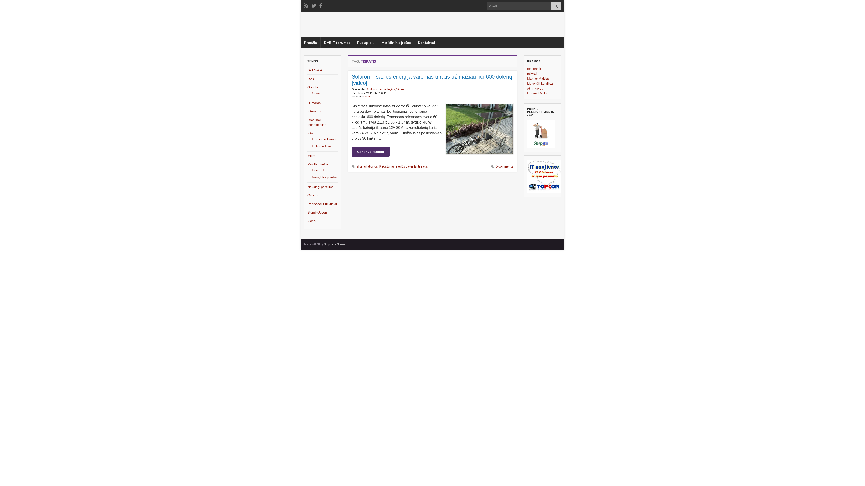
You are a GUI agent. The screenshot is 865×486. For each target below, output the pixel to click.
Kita (310, 133)
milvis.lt (532, 73)
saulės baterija (406, 166)
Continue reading (370, 151)
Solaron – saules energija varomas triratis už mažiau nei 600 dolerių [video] (432, 80)
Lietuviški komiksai (540, 83)
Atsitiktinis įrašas (396, 42)
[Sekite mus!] (313, 5)
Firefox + (318, 170)
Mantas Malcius (538, 78)
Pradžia (310, 42)
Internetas (314, 111)
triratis (423, 166)
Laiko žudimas (322, 146)
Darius (367, 96)
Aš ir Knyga (535, 88)
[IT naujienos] (544, 176)
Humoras (314, 103)
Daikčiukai (314, 70)
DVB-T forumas (337, 42)
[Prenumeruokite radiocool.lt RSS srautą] (306, 5)
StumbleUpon (317, 212)
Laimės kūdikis (537, 93)
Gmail (316, 93)
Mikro (311, 156)
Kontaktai (426, 42)
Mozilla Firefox (317, 164)
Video (400, 89)
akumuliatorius (367, 166)
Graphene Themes (335, 244)
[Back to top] (854, 476)
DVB (310, 79)
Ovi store (313, 195)
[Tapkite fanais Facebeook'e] (320, 5)
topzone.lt (534, 68)
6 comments (504, 166)
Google (312, 87)
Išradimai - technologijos (380, 89)
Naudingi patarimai (320, 187)
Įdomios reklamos (324, 139)
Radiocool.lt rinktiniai (322, 204)
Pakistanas (387, 166)
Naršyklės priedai (324, 177)
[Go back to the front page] (432, 24)
